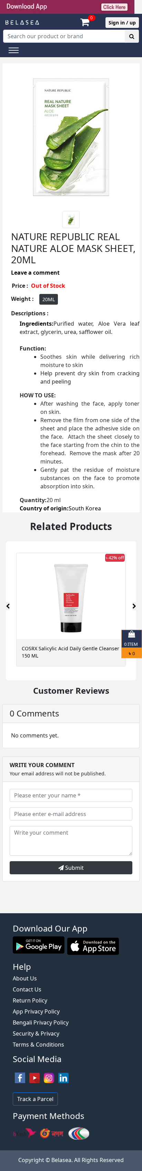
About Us (25, 978)
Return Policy (30, 1000)
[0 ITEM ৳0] (71, 909)
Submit (74, 868)
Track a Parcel (35, 1099)
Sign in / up (122, 22)
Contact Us (27, 989)
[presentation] (8, 606)
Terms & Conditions (38, 1044)
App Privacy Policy (36, 1011)
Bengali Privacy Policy (41, 1022)
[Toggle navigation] (14, 50)
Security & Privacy (36, 1033)
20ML (48, 299)
